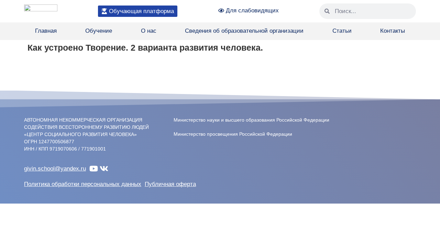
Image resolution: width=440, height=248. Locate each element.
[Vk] (104, 168)
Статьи (342, 31)
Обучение (98, 31)
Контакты (392, 31)
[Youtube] (93, 168)
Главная (46, 31)
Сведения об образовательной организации (244, 31)
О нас (148, 31)
